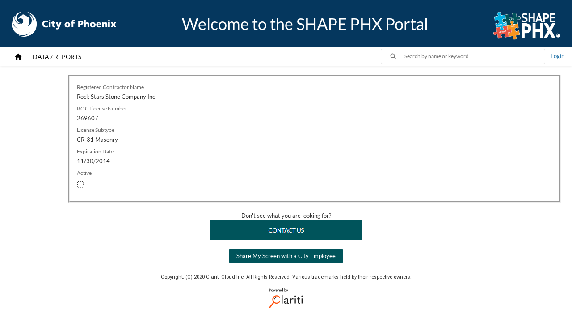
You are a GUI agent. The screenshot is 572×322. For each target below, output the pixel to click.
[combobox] (474, 56)
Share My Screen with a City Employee (286, 255)
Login (557, 55)
